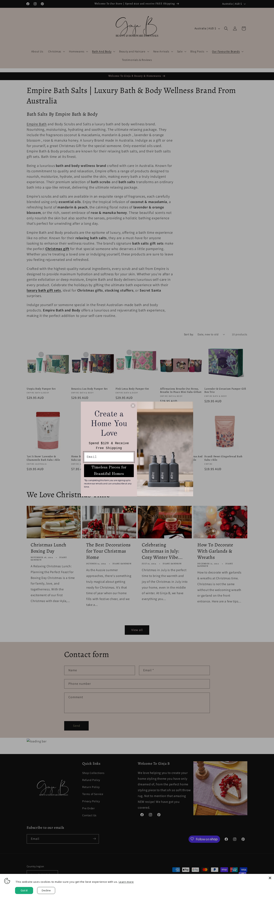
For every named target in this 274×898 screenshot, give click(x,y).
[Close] (270, 878)
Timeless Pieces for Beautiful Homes (108, 470)
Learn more (126, 882)
